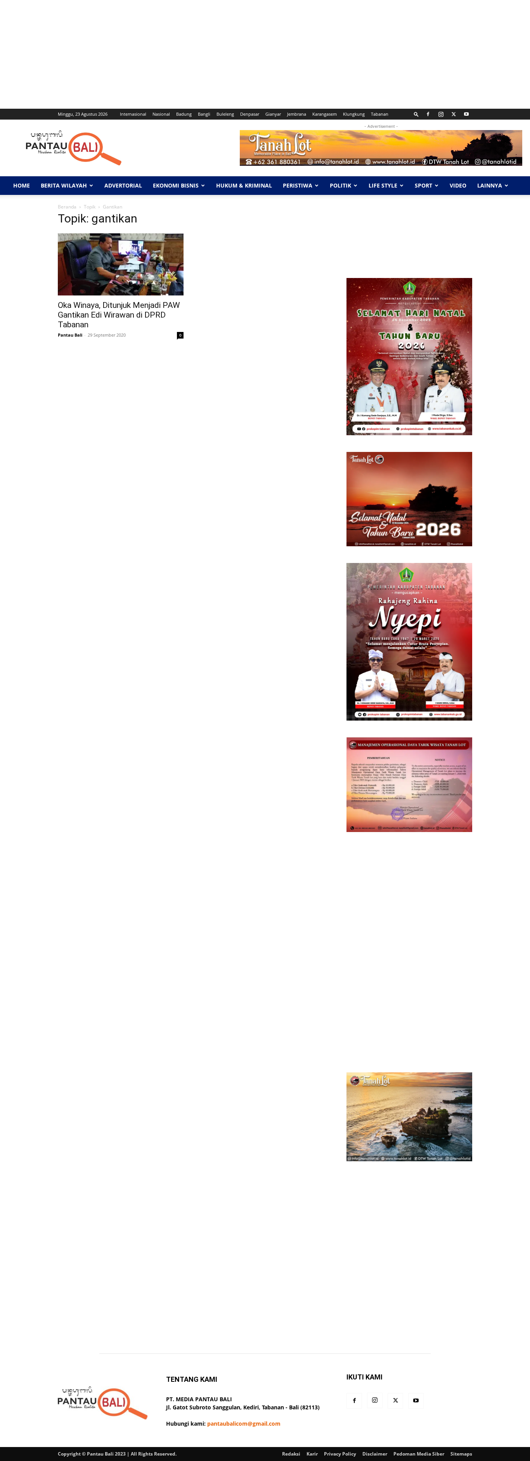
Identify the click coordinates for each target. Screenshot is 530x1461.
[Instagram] (441, 114)
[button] (416, 114)
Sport (423, 185)
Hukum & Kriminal (244, 185)
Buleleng (225, 114)
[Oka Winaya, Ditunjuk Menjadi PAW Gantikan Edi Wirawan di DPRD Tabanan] (121, 264)
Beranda (67, 206)
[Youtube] (466, 114)
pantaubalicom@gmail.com (244, 1423)
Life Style (383, 185)
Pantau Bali (70, 335)
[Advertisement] (233, 54)
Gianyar (273, 114)
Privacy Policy (340, 1454)
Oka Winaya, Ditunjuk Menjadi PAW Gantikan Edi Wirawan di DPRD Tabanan (119, 315)
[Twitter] (453, 114)
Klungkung (354, 114)
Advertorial (123, 185)
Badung (184, 114)
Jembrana (296, 114)
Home (21, 185)
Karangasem (324, 114)
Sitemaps (461, 1454)
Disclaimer (374, 1454)
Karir (312, 1454)
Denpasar (249, 114)
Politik (340, 185)
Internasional (133, 114)
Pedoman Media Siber (418, 1454)
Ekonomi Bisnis (176, 185)
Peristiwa (297, 185)
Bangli (204, 114)
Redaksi (291, 1454)
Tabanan (379, 114)
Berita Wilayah (64, 185)
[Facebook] (428, 114)
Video (458, 185)
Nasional (161, 114)
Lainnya (489, 185)
